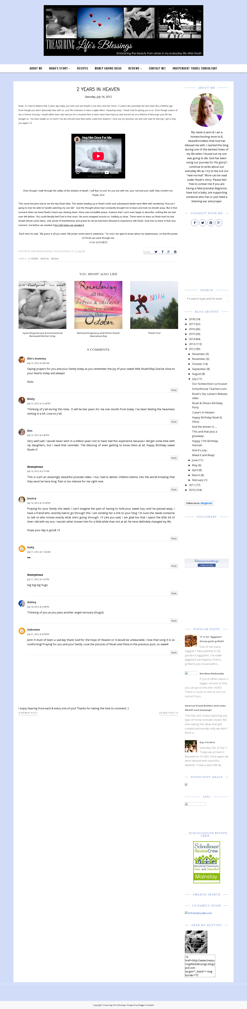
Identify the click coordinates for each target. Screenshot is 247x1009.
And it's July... (200, 450)
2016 (192, 329)
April (195, 470)
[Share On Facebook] (162, 252)
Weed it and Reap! (203, 455)
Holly (30, 547)
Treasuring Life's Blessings (114, 1005)
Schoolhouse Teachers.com (209, 389)
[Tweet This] (156, 252)
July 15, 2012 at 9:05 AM (38, 363)
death (45, 258)
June (195, 460)
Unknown (33, 629)
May (194, 465)
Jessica (31, 498)
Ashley (31, 602)
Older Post (167, 712)
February (197, 480)
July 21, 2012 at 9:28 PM (38, 634)
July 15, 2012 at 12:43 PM (38, 403)
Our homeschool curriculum (209, 384)
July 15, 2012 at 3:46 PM (38, 435)
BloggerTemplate (146, 1005)
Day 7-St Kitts (207, 742)
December (198, 354)
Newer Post (29, 712)
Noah (55, 258)
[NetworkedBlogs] (207, 561)
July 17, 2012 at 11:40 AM (38, 552)
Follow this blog (206, 565)
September (199, 369)
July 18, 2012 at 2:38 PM (38, 606)
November (198, 359)
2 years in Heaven (203, 412)
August (196, 374)
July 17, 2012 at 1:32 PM (38, 579)
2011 (192, 485)
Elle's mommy (36, 358)
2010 (192, 490)
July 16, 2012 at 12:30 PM (38, 503)
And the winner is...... (204, 427)
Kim (29, 431)
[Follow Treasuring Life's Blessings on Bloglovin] (199, 504)
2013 (192, 344)
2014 (192, 339)
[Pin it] (175, 252)
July (194, 379)
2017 (192, 324)
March (196, 475)
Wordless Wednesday (212, 673)
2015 (192, 334)
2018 (192, 319)
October (197, 364)
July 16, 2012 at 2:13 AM (38, 471)
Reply (174, 390)
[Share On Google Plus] (169, 252)
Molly (31, 399)
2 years (33, 258)
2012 (192, 349)
